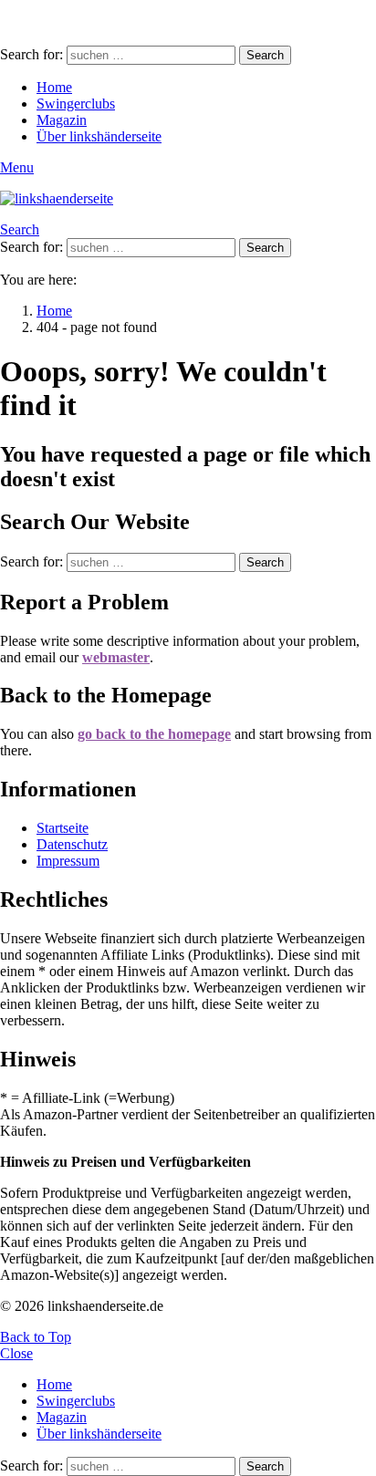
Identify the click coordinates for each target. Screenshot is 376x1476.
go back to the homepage (154, 734)
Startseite (63, 828)
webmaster (116, 657)
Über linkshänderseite (99, 136)
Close (16, 1353)
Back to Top (35, 1337)
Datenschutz (72, 844)
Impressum (68, 860)
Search (265, 55)
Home (54, 87)
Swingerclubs (76, 103)
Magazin (62, 120)
